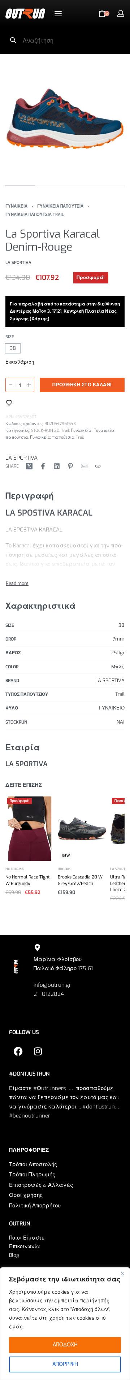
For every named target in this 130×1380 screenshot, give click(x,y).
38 (121, 625)
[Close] (122, 1273)
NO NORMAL (15, 869)
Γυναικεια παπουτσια (60, 206)
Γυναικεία (81, 430)
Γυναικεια (16, 206)
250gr (118, 653)
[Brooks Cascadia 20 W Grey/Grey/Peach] (82, 828)
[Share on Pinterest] (70, 466)
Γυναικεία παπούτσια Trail (57, 437)
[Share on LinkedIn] (56, 466)
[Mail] (84, 466)
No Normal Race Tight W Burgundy (27, 880)
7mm (119, 639)
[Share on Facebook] (43, 466)
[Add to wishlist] (9, 403)
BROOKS (64, 869)
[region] (65, 1323)
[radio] (12, 348)
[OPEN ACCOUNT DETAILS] (121, 13)
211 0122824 (49, 994)
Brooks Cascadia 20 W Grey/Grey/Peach (80, 880)
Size (9, 337)
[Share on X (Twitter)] (29, 466)
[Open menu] (58, 14)
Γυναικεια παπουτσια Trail (34, 214)
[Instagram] (38, 1051)
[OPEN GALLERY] (65, 118)
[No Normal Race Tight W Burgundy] (29, 828)
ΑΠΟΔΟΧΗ (65, 1344)
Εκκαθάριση (19, 362)
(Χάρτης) (40, 319)
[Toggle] (17, 583)
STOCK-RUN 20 (45, 430)
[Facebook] (18, 1051)
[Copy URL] (98, 466)
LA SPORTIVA (21, 457)
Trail (65, 430)
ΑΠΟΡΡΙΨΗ (65, 1364)
